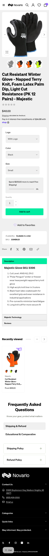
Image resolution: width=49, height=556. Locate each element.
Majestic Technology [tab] (13, 317)
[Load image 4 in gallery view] (38, 64)
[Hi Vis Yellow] (11, 371)
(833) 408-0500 (13, 497)
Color (8, 148)
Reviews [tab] (7, 323)
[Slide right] (44, 34)
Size (8, 163)
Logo (8, 132)
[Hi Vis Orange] (6, 371)
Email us (9, 502)
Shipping (5, 115)
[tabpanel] (24, 289)
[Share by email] (31, 249)
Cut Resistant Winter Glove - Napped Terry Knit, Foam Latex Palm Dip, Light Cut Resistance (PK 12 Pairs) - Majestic (12, 381)
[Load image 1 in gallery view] (10, 64)
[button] (4, 5)
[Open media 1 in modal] (24, 34)
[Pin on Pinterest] (24, 249)
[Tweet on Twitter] (17, 249)
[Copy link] (37, 249)
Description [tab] (9, 261)
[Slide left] (5, 34)
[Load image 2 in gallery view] (20, 64)
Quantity (9, 197)
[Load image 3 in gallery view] (29, 64)
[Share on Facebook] (11, 249)
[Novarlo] (15, 477)
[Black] (15, 371)
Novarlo (18, 552)
